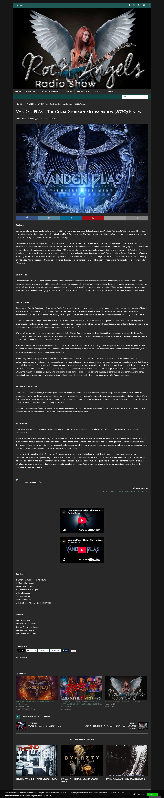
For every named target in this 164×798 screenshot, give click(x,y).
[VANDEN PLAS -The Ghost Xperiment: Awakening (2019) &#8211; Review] (37, 688)
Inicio (18, 91)
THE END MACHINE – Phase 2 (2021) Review (36, 779)
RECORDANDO (83, 91)
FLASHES (55, 119)
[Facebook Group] (149, 5)
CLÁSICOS (67, 91)
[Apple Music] (139, 5)
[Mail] (144, 5)
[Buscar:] (135, 96)
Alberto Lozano (42, 119)
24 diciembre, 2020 (26, 119)
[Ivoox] (134, 5)
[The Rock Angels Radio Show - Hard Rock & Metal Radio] (82, 87)
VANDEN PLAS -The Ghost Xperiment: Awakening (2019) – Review (35, 703)
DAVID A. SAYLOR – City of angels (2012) (125, 779)
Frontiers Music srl (31, 716)
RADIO (111, 91)
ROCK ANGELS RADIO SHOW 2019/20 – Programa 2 (124, 701)
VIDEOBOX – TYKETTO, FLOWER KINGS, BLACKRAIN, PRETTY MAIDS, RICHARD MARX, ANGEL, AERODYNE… (81, 703)
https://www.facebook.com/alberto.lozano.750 (125, 491)
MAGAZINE (30, 91)
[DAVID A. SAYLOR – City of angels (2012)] (127, 760)
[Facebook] (129, 5)
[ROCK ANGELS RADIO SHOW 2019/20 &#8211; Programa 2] (126, 688)
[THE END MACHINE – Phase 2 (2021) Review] (37, 760)
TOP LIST (99, 91)
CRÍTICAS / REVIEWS (49, 91)
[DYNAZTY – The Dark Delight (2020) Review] (82, 760)
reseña (47, 716)
